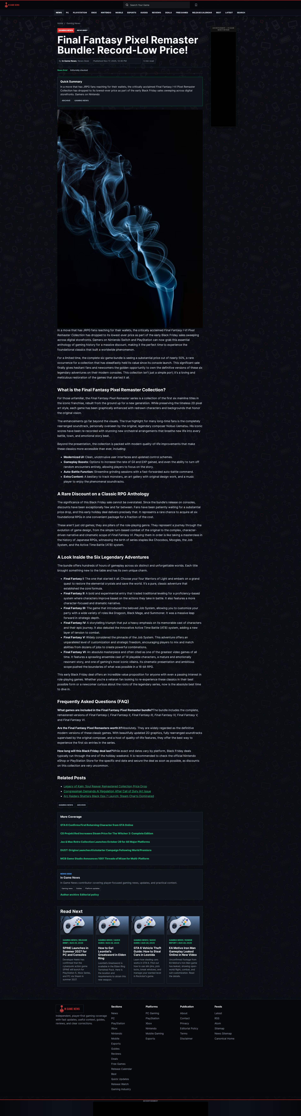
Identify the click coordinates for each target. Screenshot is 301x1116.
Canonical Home (224, 1038)
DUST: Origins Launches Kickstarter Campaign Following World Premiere (106, 850)
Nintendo (106, 12)
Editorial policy (89, 894)
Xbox (94, 12)
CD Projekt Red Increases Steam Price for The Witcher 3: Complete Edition (106, 833)
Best (218, 12)
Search (241, 12)
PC (67, 12)
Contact (185, 1018)
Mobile (119, 12)
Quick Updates (120, 1079)
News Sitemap (223, 1033)
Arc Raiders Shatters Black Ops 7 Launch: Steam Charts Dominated (109, 796)
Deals (168, 12)
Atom (218, 1023)
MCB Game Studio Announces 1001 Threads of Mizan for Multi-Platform (104, 858)
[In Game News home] (61, 5)
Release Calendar (202, 12)
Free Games (182, 12)
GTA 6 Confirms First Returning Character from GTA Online (96, 825)
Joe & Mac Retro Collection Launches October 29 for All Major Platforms (105, 841)
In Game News (69, 61)
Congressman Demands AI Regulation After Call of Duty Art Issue (107, 791)
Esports (131, 12)
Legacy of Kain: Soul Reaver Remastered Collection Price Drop (105, 786)
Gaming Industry (121, 1089)
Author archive (69, 894)
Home (60, 23)
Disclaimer (186, 1038)
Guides (144, 12)
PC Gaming (152, 1013)
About (183, 1013)
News (59, 12)
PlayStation (80, 12)
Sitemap (219, 1028)
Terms (183, 1033)
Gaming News (73, 23)
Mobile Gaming (155, 1033)
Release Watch (120, 1084)
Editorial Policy (189, 1028)
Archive (66, 100)
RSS (217, 1018)
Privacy (184, 1023)
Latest (229, 12)
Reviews (156, 12)
